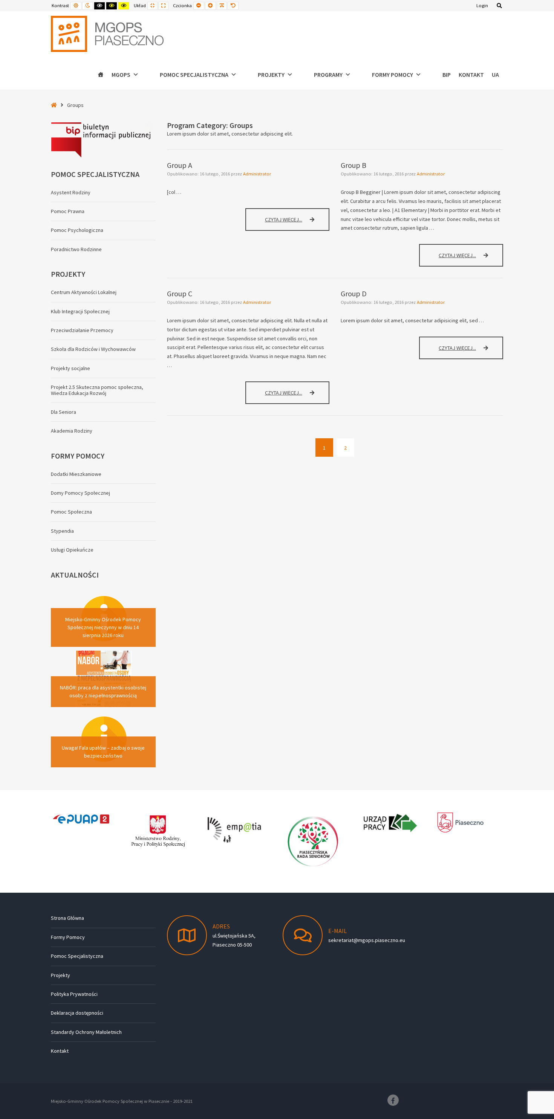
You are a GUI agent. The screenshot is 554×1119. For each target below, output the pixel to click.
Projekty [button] (271, 74)
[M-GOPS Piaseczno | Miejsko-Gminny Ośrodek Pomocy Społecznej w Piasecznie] (107, 34)
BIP (446, 74)
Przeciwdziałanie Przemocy (82, 330)
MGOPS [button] (121, 74)
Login (482, 5)
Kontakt (471, 74)
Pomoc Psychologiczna (77, 230)
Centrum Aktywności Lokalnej (83, 292)
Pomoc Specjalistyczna (77, 956)
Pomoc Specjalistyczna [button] (194, 74)
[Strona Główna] (100, 74)
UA (495, 74)
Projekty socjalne (70, 368)
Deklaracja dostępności (77, 1012)
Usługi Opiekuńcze (72, 549)
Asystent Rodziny (70, 192)
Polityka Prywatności (74, 994)
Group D (354, 293)
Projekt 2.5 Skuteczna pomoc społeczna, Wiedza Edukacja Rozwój (97, 390)
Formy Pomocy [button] (392, 74)
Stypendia (62, 530)
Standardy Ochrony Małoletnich (86, 1032)
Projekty (60, 975)
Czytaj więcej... (291, 223)
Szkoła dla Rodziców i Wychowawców (93, 349)
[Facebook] (393, 1100)
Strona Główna (67, 918)
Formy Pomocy (68, 937)
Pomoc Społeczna (71, 511)
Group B (353, 165)
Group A (179, 165)
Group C (179, 293)
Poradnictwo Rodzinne (76, 249)
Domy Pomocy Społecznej (80, 492)
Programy (328, 74)
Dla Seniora (63, 412)
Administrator (257, 174)
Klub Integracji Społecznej (80, 311)
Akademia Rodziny (71, 430)
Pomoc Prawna (67, 211)
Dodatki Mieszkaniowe (76, 474)
